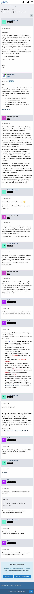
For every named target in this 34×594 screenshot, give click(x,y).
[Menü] (31, 2)
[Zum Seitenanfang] (31, 591)
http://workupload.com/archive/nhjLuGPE (14, 430)
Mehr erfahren (6, 109)
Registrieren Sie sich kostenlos (17, 570)
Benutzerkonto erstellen (22, 576)
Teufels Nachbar (7, 12)
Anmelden (8, 576)
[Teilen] (31, 15)
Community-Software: (17, 591)
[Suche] (23, 2)
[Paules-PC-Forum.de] (5, 2)
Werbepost (10, 74)
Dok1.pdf (4, 472)
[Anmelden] (27, 2)
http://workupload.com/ (12, 385)
